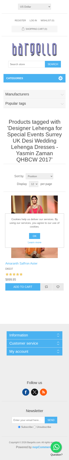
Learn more (34, 242)
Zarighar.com (48, 456)
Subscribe (27, 426)
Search (53, 64)
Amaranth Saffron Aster (21, 263)
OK (34, 236)
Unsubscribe (44, 426)
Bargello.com (29, 456)
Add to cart (22, 286)
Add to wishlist (58, 287)
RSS (43, 392)
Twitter (34, 392)
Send (50, 420)
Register (20, 20)
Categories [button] (14, 78)
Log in (33, 20)
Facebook (25, 392)
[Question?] (56, 447)
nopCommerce (42, 447)
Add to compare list (46, 287)
